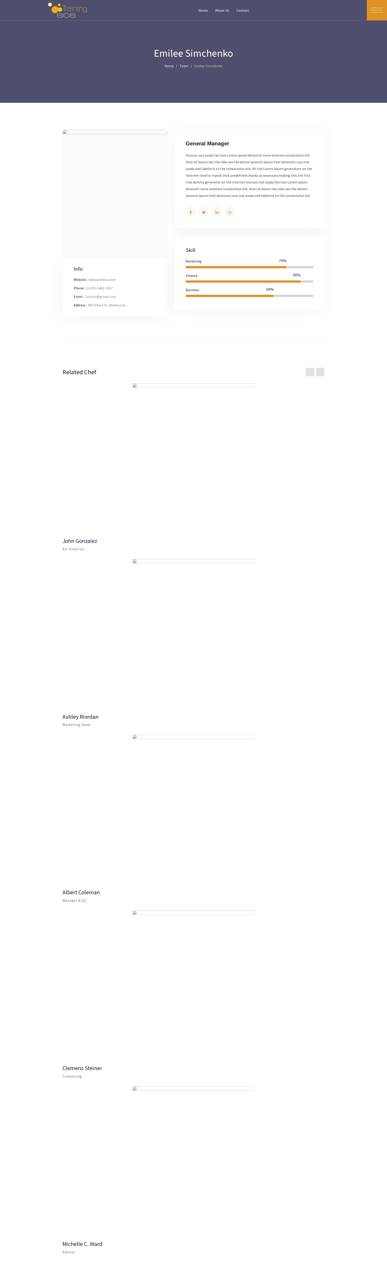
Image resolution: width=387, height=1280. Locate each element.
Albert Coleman (81, 892)
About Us (222, 10)
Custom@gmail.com (100, 296)
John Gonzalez (79, 540)
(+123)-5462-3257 (99, 288)
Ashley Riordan (80, 716)
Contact (242, 10)
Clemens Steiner (82, 1068)
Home (203, 10)
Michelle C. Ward (82, 1244)
